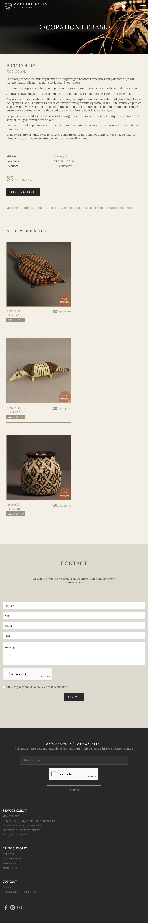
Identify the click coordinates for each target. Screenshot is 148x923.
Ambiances (9, 863)
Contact (8, 887)
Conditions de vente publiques (23, 825)
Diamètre (12, 165)
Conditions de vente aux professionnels (29, 821)
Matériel (11, 156)
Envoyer (74, 697)
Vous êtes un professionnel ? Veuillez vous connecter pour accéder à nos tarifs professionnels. (69, 207)
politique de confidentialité (49, 687)
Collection (12, 161)
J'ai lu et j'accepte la (36, 687)
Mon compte (11, 816)
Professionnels (13, 858)
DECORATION (16, 320)
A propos (8, 854)
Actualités (10, 867)
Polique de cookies (15, 834)
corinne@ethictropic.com (19, 891)
